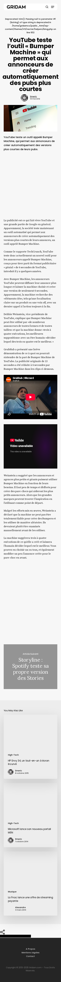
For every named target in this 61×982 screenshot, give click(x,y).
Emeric (33, 96)
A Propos (30, 949)
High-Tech (13, 755)
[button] (52, 6)
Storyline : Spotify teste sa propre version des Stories (30, 666)
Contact (30, 956)
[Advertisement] (30, 187)
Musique (12, 891)
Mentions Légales (30, 952)
